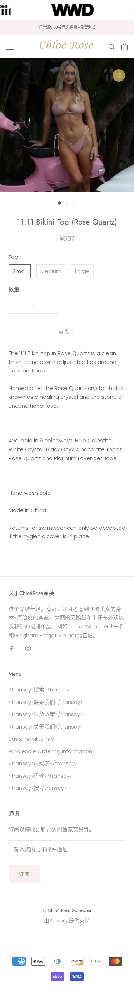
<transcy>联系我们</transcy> (46, 702)
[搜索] (112, 46)
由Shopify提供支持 (67, 920)
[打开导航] (10, 47)
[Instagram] (28, 648)
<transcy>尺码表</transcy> (43, 763)
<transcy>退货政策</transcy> (46, 714)
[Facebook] (11, 648)
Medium (50, 271)
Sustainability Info (31, 738)
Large (82, 271)
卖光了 (67, 331)
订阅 (24, 874)
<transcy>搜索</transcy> (40, 689)
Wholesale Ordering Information (50, 751)
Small (20, 271)
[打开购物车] (124, 46)
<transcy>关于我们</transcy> (46, 726)
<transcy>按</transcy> (37, 788)
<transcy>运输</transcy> (40, 776)
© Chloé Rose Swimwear (67, 910)
